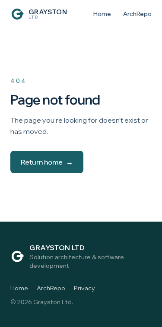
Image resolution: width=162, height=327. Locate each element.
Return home (47, 162)
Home (102, 14)
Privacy (84, 288)
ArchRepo (137, 14)
